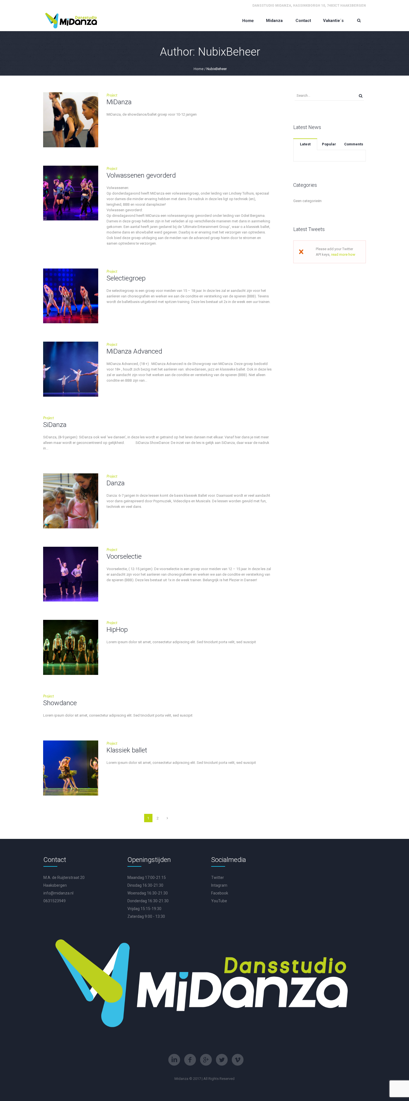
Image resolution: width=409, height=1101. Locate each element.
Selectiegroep (126, 278)
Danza (116, 483)
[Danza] (70, 500)
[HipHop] (70, 647)
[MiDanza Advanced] (70, 369)
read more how (343, 254)
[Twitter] (222, 1060)
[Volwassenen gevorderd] (70, 193)
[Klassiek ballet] (70, 768)
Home (198, 69)
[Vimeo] (237, 1060)
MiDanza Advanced (134, 351)
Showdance (60, 703)
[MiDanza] (70, 119)
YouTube (219, 901)
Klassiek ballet (127, 750)
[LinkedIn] (174, 1060)
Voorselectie (124, 556)
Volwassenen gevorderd (141, 175)
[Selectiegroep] (70, 296)
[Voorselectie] (70, 574)
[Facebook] (190, 1060)
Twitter (217, 877)
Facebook (219, 893)
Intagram (219, 885)
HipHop (117, 629)
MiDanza (119, 102)
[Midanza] (71, 20)
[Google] (206, 1060)
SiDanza (54, 425)
